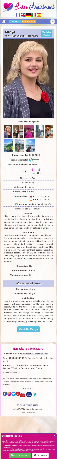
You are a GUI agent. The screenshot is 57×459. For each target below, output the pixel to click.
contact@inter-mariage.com (34, 354)
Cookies (36, 405)
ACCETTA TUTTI (21, 455)
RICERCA (16, 22)
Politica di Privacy (24, 405)
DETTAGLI (41, 455)
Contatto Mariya (46, 33)
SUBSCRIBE (29, 22)
